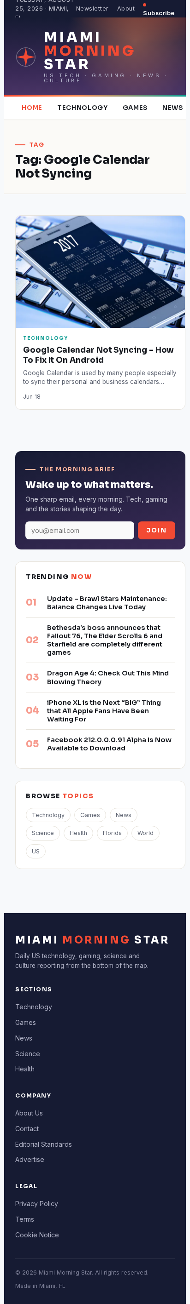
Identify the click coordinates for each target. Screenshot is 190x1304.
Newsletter (92, 8)
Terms (24, 1219)
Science (43, 832)
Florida (112, 832)
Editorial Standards (43, 1144)
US (36, 851)
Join (156, 530)
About (126, 8)
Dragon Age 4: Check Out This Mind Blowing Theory (108, 677)
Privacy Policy (36, 1203)
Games (135, 108)
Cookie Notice (37, 1235)
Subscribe (159, 13)
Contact (27, 1128)
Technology (82, 108)
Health (78, 832)
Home (32, 108)
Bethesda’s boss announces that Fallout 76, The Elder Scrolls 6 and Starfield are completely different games (104, 640)
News (172, 108)
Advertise (29, 1159)
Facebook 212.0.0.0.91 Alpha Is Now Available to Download (109, 744)
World (145, 832)
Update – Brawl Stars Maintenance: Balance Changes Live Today (107, 603)
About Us (29, 1113)
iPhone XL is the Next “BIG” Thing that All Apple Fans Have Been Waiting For (104, 710)
